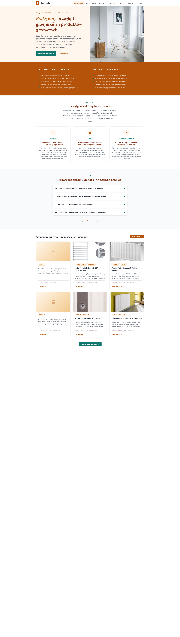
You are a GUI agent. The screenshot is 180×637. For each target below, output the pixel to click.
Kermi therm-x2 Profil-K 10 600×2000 (126, 318)
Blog (87, 3)
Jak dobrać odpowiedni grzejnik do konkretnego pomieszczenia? (79, 188)
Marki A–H (112, 3)
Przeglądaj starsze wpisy (89, 344)
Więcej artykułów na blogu (89, 221)
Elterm (78, 315)
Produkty (93, 3)
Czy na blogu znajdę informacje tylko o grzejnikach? (74, 204)
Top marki (102, 3)
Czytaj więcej (42, 286)
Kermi (115, 315)
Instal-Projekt (81, 264)
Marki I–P (121, 3)
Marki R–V (131, 3)
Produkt (42, 264)
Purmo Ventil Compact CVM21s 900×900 (124, 269)
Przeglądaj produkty (45, 53)
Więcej (140, 3)
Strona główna (78, 3)
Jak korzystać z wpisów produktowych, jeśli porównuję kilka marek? (80, 212)
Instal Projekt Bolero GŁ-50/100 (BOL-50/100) (87, 269)
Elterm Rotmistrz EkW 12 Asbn (87, 318)
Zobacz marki (64, 53)
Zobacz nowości (136, 236)
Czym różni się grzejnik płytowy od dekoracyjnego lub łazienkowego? (80, 196)
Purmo (123, 264)
